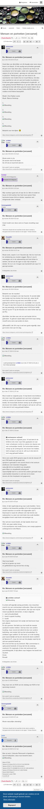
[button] (14, 41)
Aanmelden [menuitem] (34, 2)
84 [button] (30, 42)
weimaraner (9, 46)
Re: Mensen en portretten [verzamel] (17, 57)
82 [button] (24, 42)
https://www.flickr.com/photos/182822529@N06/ (16, 169)
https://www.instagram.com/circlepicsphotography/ (16, 135)
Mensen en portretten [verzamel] (19, 33)
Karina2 (3, 175)
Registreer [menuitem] (24, 2)
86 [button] (36, 42)
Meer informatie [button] (9, 799)
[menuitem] (42, 28)
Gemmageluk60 (6, 205)
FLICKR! (4, 776)
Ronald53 (9, 237)
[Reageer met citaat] (37, 47)
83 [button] (27, 42)
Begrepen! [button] (12, 805)
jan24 (3, 735)
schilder (8, 140)
